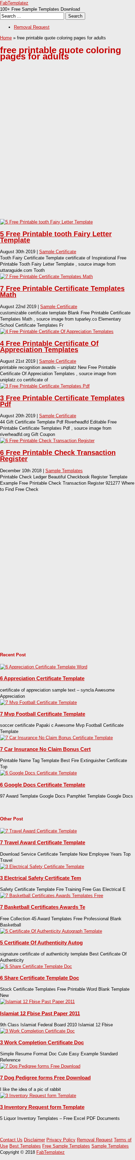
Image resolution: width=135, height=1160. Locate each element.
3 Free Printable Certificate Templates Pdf (62, 401)
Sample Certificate (57, 251)
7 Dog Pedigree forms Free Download (45, 1078)
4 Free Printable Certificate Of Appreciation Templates (49, 346)
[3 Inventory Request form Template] (38, 1095)
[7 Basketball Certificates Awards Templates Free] (51, 895)
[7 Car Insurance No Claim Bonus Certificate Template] (56, 737)
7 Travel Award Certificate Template (42, 842)
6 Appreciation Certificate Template (42, 678)
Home (6, 37)
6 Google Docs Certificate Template (42, 785)
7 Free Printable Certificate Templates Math (62, 291)
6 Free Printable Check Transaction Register (58, 456)
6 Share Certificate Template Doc (39, 978)
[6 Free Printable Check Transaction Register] (47, 440)
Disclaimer (34, 1139)
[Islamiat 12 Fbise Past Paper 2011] (37, 1001)
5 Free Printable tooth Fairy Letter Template (56, 237)
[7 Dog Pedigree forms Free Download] (40, 1066)
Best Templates (25, 1146)
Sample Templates (64, 470)
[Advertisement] (67, 145)
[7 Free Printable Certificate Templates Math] (46, 276)
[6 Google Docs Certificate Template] (38, 773)
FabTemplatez (14, 3)
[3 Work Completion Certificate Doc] (37, 1031)
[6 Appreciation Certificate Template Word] (43, 666)
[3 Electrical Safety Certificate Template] (42, 866)
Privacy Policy (60, 1139)
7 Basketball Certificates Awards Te (42, 907)
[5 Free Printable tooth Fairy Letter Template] (46, 222)
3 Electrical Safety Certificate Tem (40, 878)
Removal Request (32, 27)
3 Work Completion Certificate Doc (42, 1042)
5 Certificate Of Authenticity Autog (41, 942)
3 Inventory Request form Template (42, 1107)
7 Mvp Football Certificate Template (42, 714)
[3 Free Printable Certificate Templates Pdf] (45, 386)
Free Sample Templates (66, 1146)
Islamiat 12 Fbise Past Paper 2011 (40, 1013)
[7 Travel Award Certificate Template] (38, 831)
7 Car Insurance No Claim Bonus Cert (45, 749)
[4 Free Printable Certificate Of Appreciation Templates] (57, 331)
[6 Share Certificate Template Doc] (36, 966)
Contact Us (11, 1139)
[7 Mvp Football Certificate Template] (38, 702)
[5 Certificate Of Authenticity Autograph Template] (51, 931)
